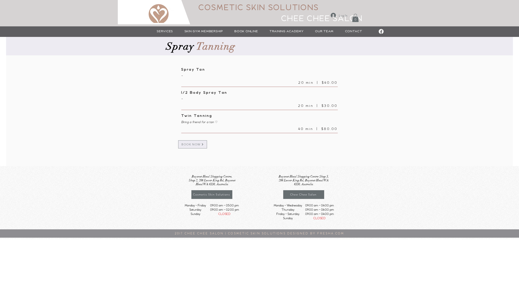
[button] (165, 31)
